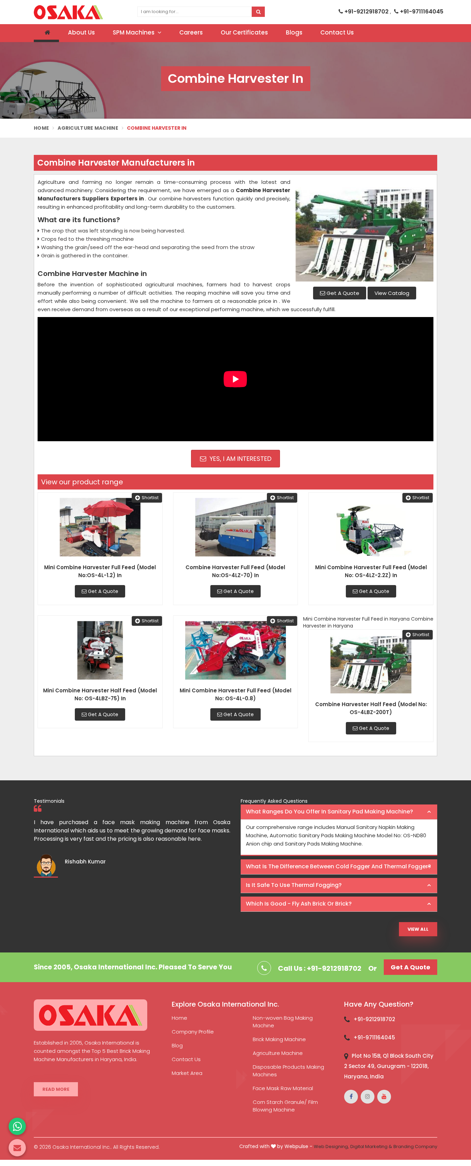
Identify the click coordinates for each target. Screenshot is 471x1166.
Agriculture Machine (88, 128)
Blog (177, 1045)
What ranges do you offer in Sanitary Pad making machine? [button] (329, 812)
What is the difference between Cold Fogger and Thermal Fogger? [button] (338, 866)
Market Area (187, 1073)
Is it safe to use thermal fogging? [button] (294, 885)
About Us (81, 32)
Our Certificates (244, 32)
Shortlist (150, 498)
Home (41, 128)
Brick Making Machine (279, 1039)
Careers (191, 32)
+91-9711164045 (421, 12)
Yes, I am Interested (239, 458)
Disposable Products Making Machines (288, 1070)
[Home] (46, 33)
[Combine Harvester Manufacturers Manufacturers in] (364, 229)
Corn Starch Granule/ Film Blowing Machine (285, 1105)
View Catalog (391, 293)
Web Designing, (331, 1146)
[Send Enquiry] (17, 1147)
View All (418, 929)
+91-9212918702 (366, 12)
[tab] (339, 812)
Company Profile (193, 1031)
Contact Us (337, 32)
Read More (55, 1089)
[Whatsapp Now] (17, 1126)
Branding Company (415, 1146)
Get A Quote (342, 293)
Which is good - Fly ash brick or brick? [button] (299, 904)
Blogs (294, 32)
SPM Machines (134, 32)
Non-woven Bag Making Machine (283, 1021)
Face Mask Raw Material (283, 1088)
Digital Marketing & (371, 1146)
